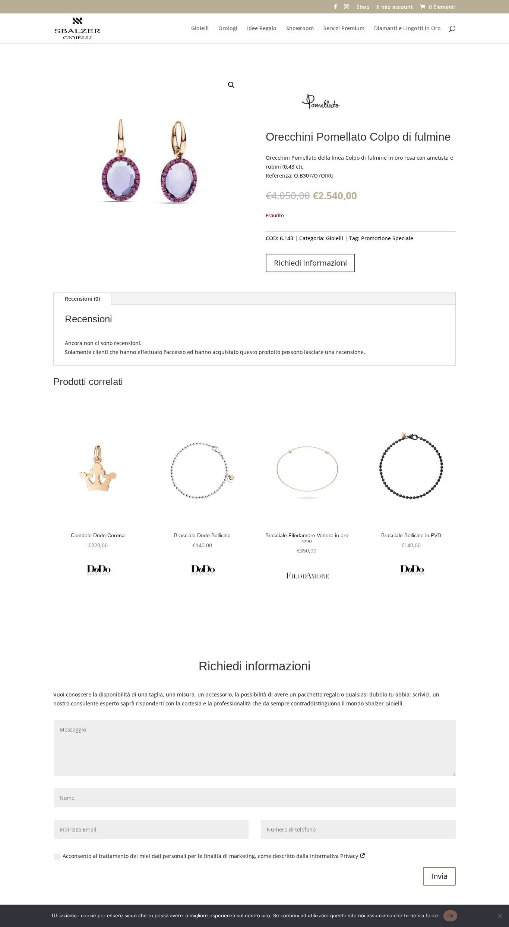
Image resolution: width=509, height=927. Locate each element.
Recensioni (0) (82, 298)
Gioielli (200, 29)
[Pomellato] (321, 104)
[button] (231, 85)
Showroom (300, 29)
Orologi (227, 29)
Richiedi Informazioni (310, 263)
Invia (439, 876)
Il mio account (395, 7)
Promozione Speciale (387, 238)
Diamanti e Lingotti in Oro (407, 29)
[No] (499, 916)
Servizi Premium (343, 29)
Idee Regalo (261, 29)
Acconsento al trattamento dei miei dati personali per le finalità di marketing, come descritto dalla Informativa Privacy (211, 855)
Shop (363, 7)
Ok (450, 915)
